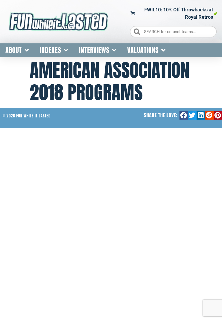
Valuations (143, 50)
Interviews (94, 50)
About (13, 50)
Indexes (50, 50)
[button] (183, 115)
